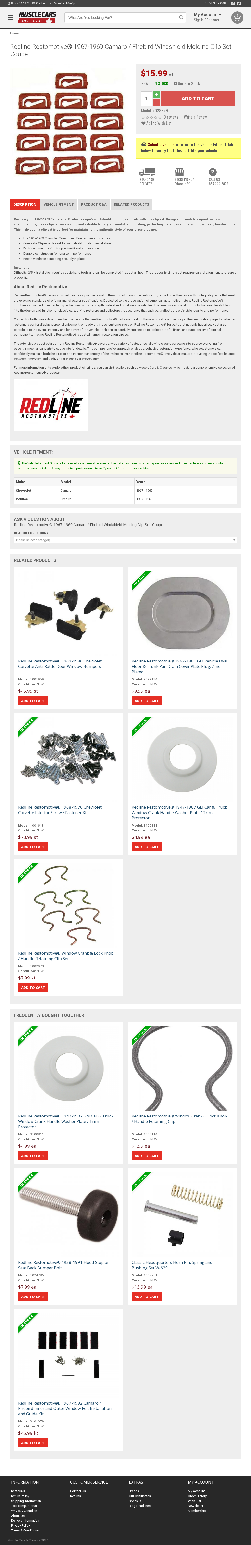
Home (14, 33)
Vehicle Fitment (59, 204)
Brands (134, 1491)
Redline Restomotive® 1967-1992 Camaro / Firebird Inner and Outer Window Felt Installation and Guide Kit (65, 1408)
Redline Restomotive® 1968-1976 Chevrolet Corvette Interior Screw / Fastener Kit (60, 809)
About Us (18, 1515)
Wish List (194, 1501)
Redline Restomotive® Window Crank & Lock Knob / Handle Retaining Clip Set (65, 955)
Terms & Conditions (25, 1530)
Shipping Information (26, 1501)
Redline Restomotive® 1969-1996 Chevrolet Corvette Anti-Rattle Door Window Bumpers (60, 663)
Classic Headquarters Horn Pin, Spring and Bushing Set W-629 (172, 1264)
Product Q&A (94, 204)
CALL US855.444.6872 (218, 181)
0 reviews (171, 117)
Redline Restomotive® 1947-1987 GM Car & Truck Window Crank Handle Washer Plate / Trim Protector (179, 812)
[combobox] (125, 540)
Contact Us (43, 3)
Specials (135, 1501)
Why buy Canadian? (25, 1511)
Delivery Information (25, 1520)
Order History (197, 1496)
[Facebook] (233, 3)
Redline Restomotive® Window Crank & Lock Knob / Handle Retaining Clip (179, 1118)
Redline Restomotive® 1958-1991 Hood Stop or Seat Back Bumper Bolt (63, 1264)
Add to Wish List (158, 123)
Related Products (131, 204)
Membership (197, 1511)
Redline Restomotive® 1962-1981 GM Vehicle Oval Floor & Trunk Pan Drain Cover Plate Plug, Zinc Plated (179, 666)
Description (24, 204)
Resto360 (18, 1491)
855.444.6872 (20, 3)
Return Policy (20, 1496)
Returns (75, 1496)
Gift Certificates (140, 1496)
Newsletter (195, 1506)
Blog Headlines (140, 1506)
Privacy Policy (20, 1525)
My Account (196, 1491)
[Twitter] (239, 3)
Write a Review (195, 117)
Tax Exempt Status (24, 1506)
